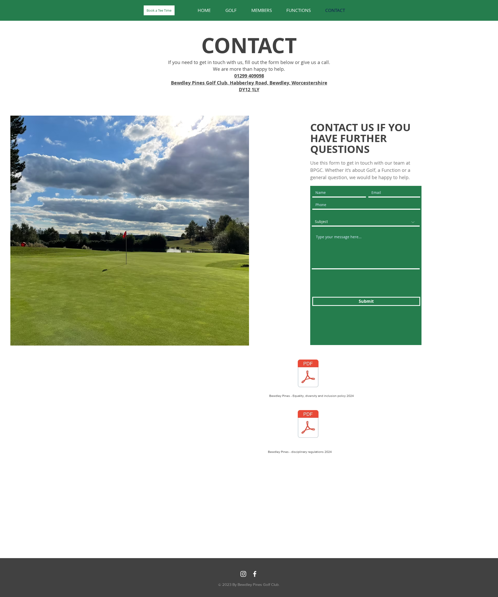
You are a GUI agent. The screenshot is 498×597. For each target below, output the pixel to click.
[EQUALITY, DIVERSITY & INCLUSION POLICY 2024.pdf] (308, 374)
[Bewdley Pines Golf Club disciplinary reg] (308, 424)
